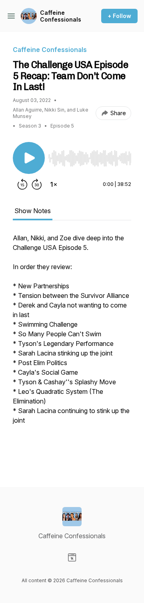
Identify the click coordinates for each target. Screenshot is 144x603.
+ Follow (119, 15)
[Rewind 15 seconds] (22, 184)
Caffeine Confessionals (60, 16)
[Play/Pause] (29, 158)
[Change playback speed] (54, 184)
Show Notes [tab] (32, 211)
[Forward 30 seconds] (36, 184)
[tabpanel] (72, 347)
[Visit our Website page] (72, 557)
